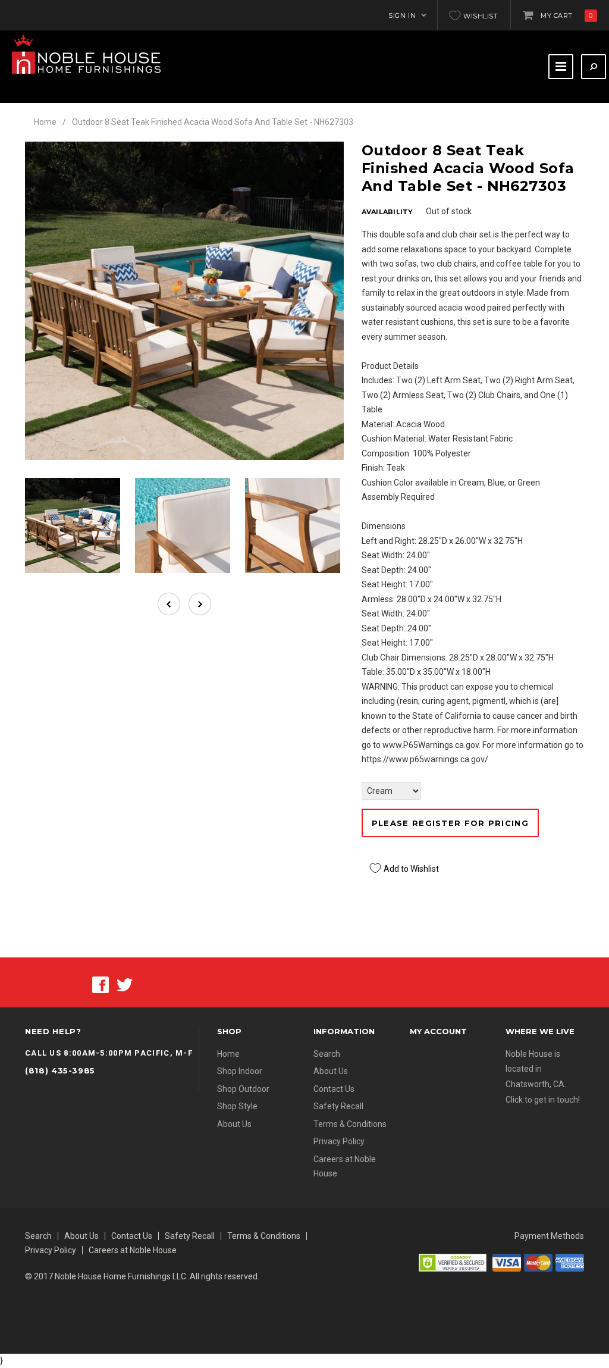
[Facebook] (100, 984)
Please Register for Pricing (450, 823)
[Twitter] (125, 984)
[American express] (569, 1262)
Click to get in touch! (543, 1099)
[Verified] (452, 1262)
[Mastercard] (538, 1262)
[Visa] (506, 1262)
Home (45, 122)
